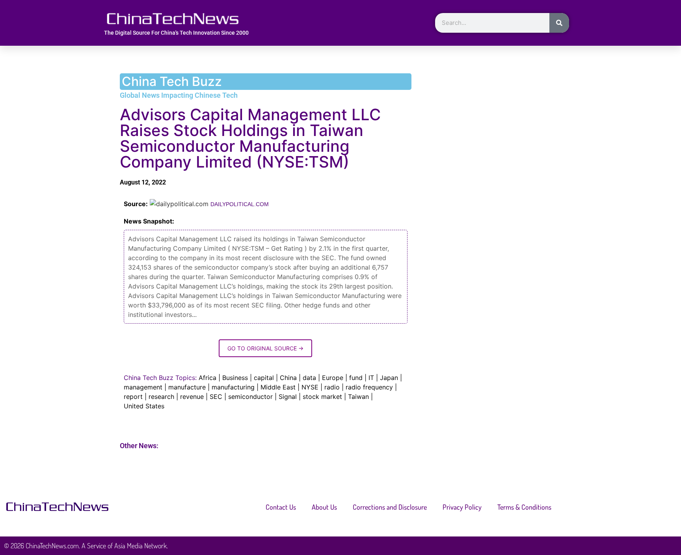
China (288, 378)
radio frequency (369, 387)
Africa (207, 378)
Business (235, 378)
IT (371, 378)
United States (144, 406)
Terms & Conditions (524, 507)
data (309, 378)
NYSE (309, 387)
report (133, 396)
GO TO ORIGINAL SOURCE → (265, 348)
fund (356, 378)
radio (332, 387)
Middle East (278, 387)
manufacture (187, 387)
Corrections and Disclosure (390, 507)
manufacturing (233, 387)
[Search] (559, 23)
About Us (324, 507)
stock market (322, 396)
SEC (216, 396)
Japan (389, 378)
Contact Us (281, 507)
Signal (288, 396)
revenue (192, 396)
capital (264, 378)
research (161, 396)
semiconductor (250, 396)
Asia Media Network (140, 545)
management (143, 387)
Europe (332, 378)
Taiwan (358, 396)
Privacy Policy (462, 507)
